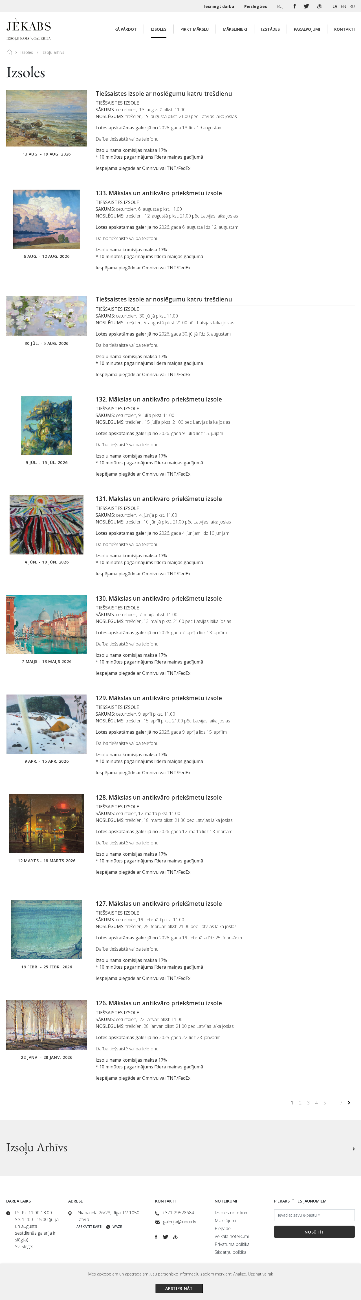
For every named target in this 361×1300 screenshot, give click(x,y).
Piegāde (223, 1228)
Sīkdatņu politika (230, 1252)
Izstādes (270, 29)
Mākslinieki (235, 29)
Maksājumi (225, 1220)
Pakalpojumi (307, 29)
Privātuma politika (232, 1244)
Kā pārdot (126, 29)
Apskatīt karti (89, 1226)
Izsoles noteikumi (232, 1213)
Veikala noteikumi (232, 1236)
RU (352, 6)
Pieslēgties (256, 6)
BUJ (281, 6)
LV (335, 6)
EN (343, 6)
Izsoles (158, 29)
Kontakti (344, 29)
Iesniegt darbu (219, 6)
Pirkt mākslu (194, 29)
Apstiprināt (179, 1288)
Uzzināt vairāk (260, 1274)
